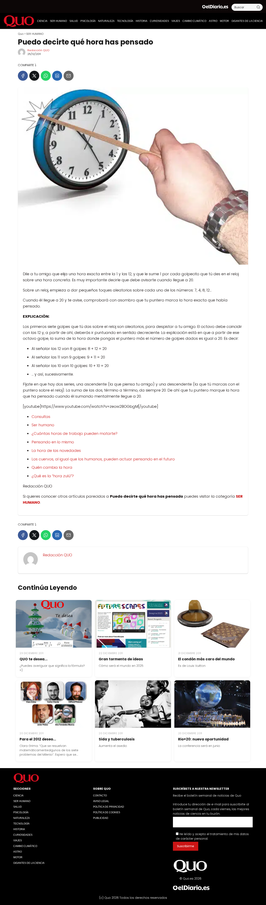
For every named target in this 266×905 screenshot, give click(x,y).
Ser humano (43, 425)
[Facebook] (23, 76)
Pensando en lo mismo (53, 442)
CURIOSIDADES (159, 21)
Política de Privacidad (108, 806)
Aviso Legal (101, 801)
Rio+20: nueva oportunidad (203, 739)
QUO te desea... (34, 659)
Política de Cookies (106, 812)
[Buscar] (258, 7)
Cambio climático (194, 21)
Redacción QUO (38, 50)
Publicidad (100, 818)
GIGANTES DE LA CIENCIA (247, 21)
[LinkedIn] (57, 76)
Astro (213, 21)
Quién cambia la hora (52, 467)
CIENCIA (42, 21)
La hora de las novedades (56, 450)
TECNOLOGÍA (125, 21)
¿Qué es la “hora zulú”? (53, 476)
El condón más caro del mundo (206, 659)
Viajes (175, 21)
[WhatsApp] (46, 76)
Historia (141, 21)
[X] (34, 76)
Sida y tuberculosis (117, 739)
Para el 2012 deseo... (38, 739)
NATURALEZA (106, 21)
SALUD (73, 21)
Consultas (41, 416)
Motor (224, 21)
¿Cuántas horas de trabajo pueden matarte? (74, 433)
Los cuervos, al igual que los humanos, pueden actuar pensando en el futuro (103, 459)
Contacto (100, 795)
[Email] (69, 76)
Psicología (88, 21)
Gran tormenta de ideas (121, 659)
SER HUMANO (58, 21)
